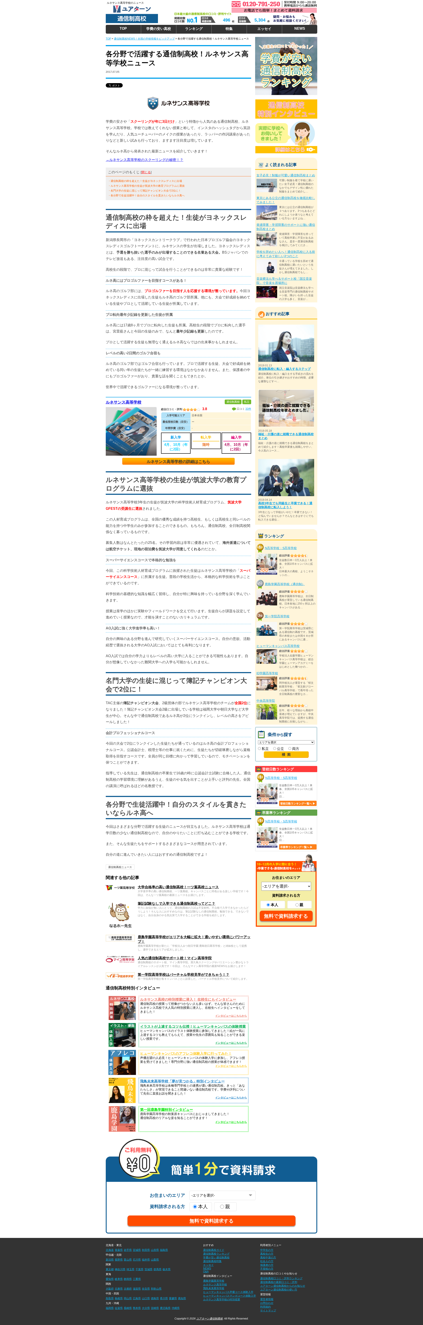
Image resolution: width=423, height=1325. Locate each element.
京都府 (128, 1288)
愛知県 (110, 1279)
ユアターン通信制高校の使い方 (278, 1289)
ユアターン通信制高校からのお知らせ (282, 1285)
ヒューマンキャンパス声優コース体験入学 (228, 1292)
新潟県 (110, 1259)
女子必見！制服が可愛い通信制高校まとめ (285, 175)
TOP (123, 28)
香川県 (164, 1298)
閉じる (146, 172)
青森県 (119, 1250)
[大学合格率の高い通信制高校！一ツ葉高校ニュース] (120, 887)
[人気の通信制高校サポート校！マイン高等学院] (120, 958)
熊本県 (137, 1308)
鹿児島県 (165, 1308)
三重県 (137, 1279)
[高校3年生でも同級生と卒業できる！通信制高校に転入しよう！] (286, 461)
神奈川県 (120, 1269)
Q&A (206, 1271)
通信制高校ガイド (213, 1250)
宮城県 (137, 1250)
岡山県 (128, 1298)
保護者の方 (266, 1265)
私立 (265, 749)
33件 (248, 408)
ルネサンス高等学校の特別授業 (221, 1299)
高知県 (182, 1298)
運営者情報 (266, 1299)
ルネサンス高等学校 (123, 402)
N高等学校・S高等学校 (281, 548)
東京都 (110, 1269)
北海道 (110, 1250)
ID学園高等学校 (267, 673)
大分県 (146, 1308)
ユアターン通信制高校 (209, 1318)
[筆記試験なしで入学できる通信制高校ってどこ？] (120, 903)
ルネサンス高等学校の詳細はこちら (178, 461)
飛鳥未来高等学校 (213, 1288)
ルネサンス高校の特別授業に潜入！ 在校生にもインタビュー (188, 999)
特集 (229, 29)
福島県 (164, 1250)
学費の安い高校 (158, 29)
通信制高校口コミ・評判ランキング (281, 1278)
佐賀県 (119, 1308)
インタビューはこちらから (231, 1015)
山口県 (146, 1298)
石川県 (137, 1259)
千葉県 (139, 1269)
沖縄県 (176, 1308)
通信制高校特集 (212, 1261)
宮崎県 (155, 1308)
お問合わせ (266, 1303)
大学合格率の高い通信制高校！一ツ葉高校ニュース (178, 887)
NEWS (299, 28)
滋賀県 (137, 1288)
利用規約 (265, 1306)
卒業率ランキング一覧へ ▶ (296, 847)
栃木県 (167, 1269)
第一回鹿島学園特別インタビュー (166, 1109)
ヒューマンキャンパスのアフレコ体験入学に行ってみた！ (186, 1053)
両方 (295, 749)
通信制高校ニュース (120, 867)
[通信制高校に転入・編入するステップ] (286, 326)
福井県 (146, 1259)
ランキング (194, 29)
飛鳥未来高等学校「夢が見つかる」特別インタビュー (182, 1081)
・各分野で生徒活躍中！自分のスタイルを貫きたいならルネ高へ (146, 195)
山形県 (155, 1250)
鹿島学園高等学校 (213, 1280)
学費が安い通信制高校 (216, 1257)
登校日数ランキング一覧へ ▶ (297, 803)
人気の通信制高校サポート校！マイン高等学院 (175, 958)
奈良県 (146, 1288)
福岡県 (110, 1308)
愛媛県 (173, 1298)
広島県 (137, 1298)
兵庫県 (119, 1288)
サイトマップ (268, 1310)
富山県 (128, 1259)
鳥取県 (110, 1298)
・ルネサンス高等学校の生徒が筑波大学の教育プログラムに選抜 (146, 185)
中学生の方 (266, 1250)
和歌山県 (156, 1288)
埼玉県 (130, 1269)
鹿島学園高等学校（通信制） (285, 584)
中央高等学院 (265, 700)
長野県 (119, 1259)
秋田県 (146, 1250)
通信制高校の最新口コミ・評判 (278, 1282)
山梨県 (155, 1259)
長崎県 (128, 1308)
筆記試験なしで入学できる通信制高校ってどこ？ (176, 903)
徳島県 (155, 1298)
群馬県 (157, 1269)
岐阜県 (119, 1279)
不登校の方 (266, 1268)
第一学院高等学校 (277, 616)
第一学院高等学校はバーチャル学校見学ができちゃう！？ (183, 974)
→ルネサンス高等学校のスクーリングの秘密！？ (144, 160)
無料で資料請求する (286, 916)
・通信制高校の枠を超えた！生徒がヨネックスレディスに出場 (145, 181)
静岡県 (128, 1279)
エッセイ (264, 29)
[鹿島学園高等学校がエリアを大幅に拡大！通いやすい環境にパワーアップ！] (120, 937)
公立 (280, 749)
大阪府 (110, 1288)
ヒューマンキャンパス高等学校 (278, 646)
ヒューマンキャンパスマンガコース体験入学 (229, 1295)
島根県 (119, 1298)
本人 (274, 905)
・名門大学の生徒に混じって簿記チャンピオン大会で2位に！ (144, 190)
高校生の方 (266, 1253)
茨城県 (148, 1269)
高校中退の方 (268, 1257)
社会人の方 (266, 1261)
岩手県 (128, 1250)
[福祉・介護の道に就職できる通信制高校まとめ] (286, 391)
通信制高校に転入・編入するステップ (284, 369)
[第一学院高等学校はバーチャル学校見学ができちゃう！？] (120, 974)
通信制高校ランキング (216, 1253)
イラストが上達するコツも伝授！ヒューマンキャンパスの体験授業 (193, 1026)
